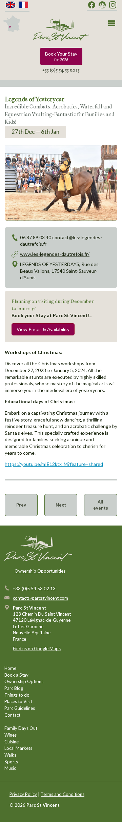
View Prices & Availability (43, 329)
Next (61, 505)
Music (10, 768)
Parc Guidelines (19, 708)
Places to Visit (18, 701)
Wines (10, 735)
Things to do (16, 695)
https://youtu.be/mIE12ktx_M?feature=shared (54, 464)
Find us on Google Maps (37, 648)
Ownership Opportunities (40, 571)
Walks (10, 755)
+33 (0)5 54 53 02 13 (61, 70)
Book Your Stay (61, 56)
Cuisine (11, 741)
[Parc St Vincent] (61, 30)
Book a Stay (16, 675)
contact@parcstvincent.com (40, 598)
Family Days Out (20, 728)
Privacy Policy (23, 794)
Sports (11, 761)
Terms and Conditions (62, 794)
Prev (21, 505)
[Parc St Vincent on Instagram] (112, 5)
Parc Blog (13, 688)
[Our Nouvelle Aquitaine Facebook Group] (102, 5)
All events (100, 505)
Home (10, 668)
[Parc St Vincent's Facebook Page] (91, 5)
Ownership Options (23, 681)
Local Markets (18, 748)
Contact (12, 715)
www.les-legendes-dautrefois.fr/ (54, 254)
